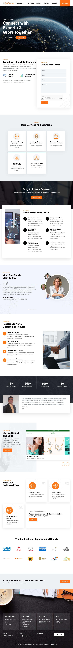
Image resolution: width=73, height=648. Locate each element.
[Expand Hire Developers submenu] (25, 3)
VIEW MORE (7, 450)
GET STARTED (65, 581)
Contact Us (54, 3)
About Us (46, 3)
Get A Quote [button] (65, 3)
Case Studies (31, 3)
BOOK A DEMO (29, 40)
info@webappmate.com (27, 636)
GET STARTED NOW (17, 40)
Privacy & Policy (53, 644)
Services (38, 3)
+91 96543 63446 (8, 636)
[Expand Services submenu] (41, 3)
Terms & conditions (43, 644)
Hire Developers (20, 3)
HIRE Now (33, 519)
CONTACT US (59, 634)
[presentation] (67, 27)
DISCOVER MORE (36, 197)
